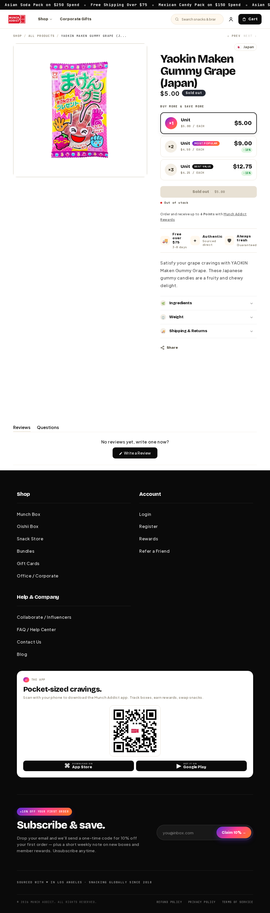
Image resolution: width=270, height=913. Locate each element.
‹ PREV (233, 36)
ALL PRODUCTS (41, 36)
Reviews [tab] (22, 428)
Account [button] (150, 494)
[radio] (208, 123)
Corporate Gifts (75, 19)
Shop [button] (23, 494)
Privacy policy (202, 902)
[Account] (231, 19)
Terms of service (237, 902)
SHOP (17, 36)
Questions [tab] (48, 428)
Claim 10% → (234, 832)
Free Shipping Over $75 (98, 4)
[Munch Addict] (16, 19)
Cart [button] (253, 19)
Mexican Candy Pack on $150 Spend (179, 4)
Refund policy (169, 902)
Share (172, 348)
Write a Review (140, 454)
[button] (208, 303)
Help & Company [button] (38, 597)
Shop (43, 19)
